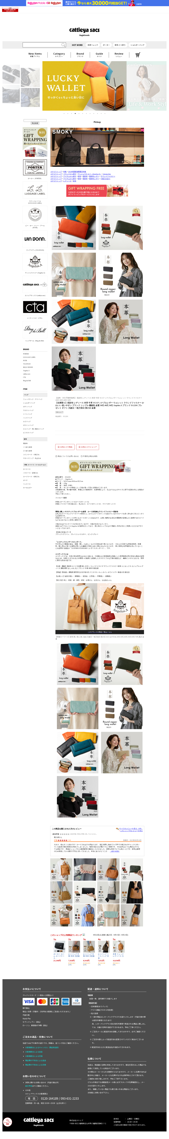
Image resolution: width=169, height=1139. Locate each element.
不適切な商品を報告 (90, 456)
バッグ (26, 395)
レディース (67, 181)
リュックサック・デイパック (32, 399)
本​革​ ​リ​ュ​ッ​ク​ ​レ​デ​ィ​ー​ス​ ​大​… (118, 956)
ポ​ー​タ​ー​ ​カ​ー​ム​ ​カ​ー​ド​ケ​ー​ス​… (58, 956)
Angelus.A (26, 370)
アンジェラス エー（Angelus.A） (89, 174)
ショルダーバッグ (29, 403)
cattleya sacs (26, 374)
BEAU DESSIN (28, 367)
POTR (25, 360)
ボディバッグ (27, 407)
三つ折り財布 (27, 451)
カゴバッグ (27, 421)
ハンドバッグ (27, 418)
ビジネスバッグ (28, 433)
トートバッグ (27, 414)
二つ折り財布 (27, 447)
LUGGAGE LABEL (29, 357)
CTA (24, 377)
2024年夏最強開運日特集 (77, 172)
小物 (35, 465)
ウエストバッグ (28, 410)
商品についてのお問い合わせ (68, 456)
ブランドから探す (69, 174)
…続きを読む (115, 851)
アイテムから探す (69, 176)
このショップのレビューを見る (131, 831)
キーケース (27, 469)
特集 (65, 172)
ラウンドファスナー (108, 176)
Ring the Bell (27, 381)
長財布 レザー (94, 176)
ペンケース (27, 484)
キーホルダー (27, 488)
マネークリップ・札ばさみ (32, 458)
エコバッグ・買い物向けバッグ (33, 429)
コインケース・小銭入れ (31, 454)
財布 (25, 439)
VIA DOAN (27, 364)
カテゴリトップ (56, 172)
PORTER (26, 354)
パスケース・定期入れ (30, 473)
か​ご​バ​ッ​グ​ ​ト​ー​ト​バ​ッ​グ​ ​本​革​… (103, 956)
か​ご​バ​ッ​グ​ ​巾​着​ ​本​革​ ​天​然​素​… (74, 956)
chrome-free (107, 174)
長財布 (25, 443)
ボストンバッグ (28, 425)
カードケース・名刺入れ (31, 476)
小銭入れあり (105, 179)
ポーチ (25, 480)
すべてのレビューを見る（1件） (131, 829)
